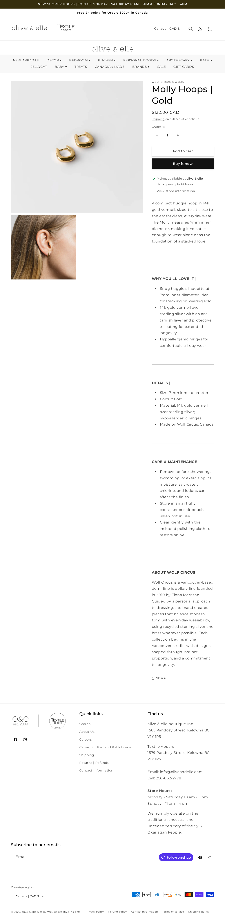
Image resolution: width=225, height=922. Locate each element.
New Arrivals (26, 60)
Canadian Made (110, 67)
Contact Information (96, 770)
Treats (81, 67)
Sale (162, 67)
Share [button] (161, 678)
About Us (87, 732)
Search (85, 724)
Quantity (158, 126)
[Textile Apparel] (65, 28)
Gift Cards (183, 67)
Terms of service (173, 911)
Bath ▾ (206, 60)
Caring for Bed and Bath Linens (105, 747)
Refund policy (117, 911)
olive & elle (29, 911)
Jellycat (39, 67)
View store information (176, 191)
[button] (191, 29)
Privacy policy (94, 911)
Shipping (158, 119)
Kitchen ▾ (107, 60)
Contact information (144, 911)
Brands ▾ (141, 67)
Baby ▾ (61, 67)
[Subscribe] (85, 857)
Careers (85, 740)
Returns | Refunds (94, 763)
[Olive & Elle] (29, 29)
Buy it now (183, 164)
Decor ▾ (54, 60)
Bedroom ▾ (79, 60)
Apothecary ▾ (179, 60)
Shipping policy (198, 911)
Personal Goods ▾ (141, 60)
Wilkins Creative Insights (63, 911)
